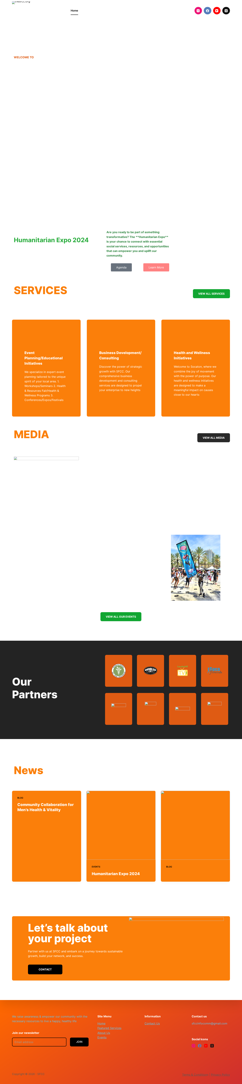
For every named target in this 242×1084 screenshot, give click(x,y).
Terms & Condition (194, 1074)
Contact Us (152, 1023)
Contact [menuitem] (166, 10)
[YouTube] (217, 11)
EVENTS (96, 866)
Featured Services (109, 1028)
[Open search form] (186, 10)
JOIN (79, 1041)
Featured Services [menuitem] (99, 10)
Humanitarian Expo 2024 (116, 873)
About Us (103, 1033)
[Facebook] (207, 11)
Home (101, 1023)
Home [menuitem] (74, 10)
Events (101, 1037)
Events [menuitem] (144, 10)
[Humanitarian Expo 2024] (121, 825)
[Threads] (226, 11)
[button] (46, 489)
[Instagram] (198, 11)
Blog (20, 797)
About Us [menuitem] (125, 10)
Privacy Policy (220, 1074)
